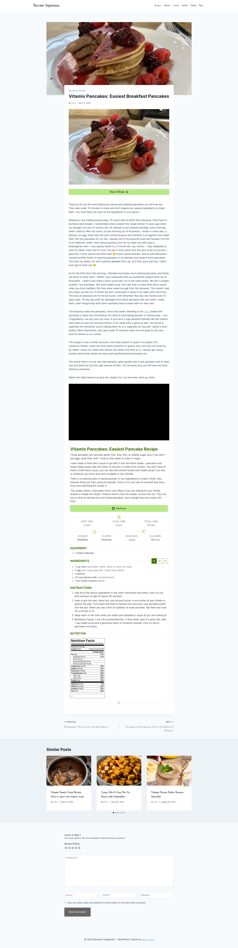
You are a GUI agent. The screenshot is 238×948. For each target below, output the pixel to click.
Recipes (157, 5)
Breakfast (73, 91)
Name (70, 895)
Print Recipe (120, 508)
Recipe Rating (71, 843)
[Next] (186, 783)
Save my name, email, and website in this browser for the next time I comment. (106, 902)
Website (145, 895)
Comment (72, 857)
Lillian (73, 103)
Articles (167, 5)
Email (107, 895)
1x (154, 561)
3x (165, 561)
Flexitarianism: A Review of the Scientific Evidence (86, 724)
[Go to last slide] (51, 783)
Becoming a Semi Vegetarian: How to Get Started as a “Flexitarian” (150, 726)
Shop (201, 5)
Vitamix (193, 5)
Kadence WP (148, 939)
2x (159, 561)
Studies (185, 5)
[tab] (113, 812)
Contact (176, 5)
